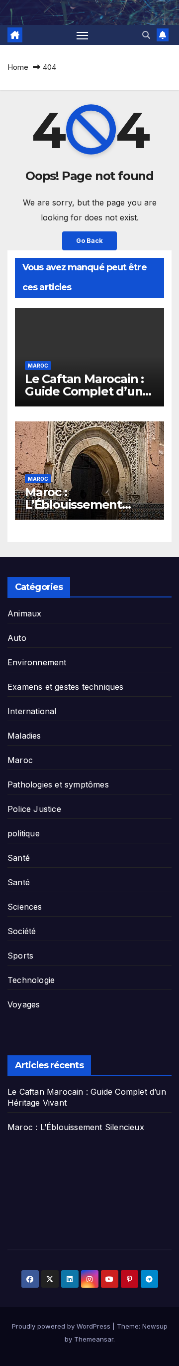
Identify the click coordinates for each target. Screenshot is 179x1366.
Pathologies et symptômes (58, 784)
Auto (16, 638)
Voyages (23, 1004)
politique (23, 833)
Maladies (24, 736)
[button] (146, 35)
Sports (20, 956)
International (32, 711)
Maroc (38, 366)
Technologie (31, 980)
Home (17, 67)
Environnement (37, 662)
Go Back (89, 240)
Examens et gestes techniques (65, 687)
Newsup (155, 1326)
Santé (18, 858)
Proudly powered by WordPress (62, 1326)
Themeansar (93, 1339)
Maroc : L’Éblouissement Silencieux (73, 504)
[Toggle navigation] (82, 35)
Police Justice (34, 809)
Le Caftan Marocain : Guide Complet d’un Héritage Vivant (84, 391)
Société (21, 931)
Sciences (24, 907)
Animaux (24, 613)
